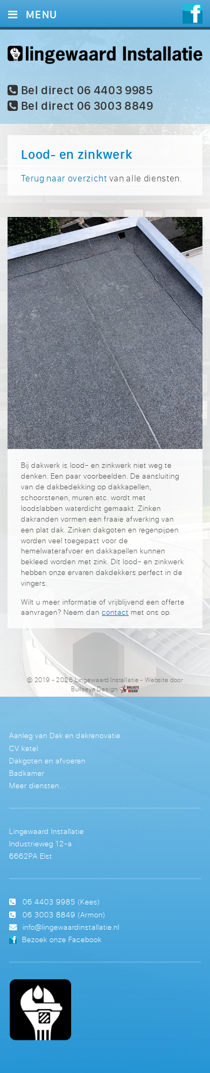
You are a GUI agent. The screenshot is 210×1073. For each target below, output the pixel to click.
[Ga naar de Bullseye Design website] (129, 688)
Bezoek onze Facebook (62, 939)
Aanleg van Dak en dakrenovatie (65, 735)
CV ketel (23, 748)
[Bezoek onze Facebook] (192, 15)
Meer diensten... (37, 785)
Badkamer (27, 773)
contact (115, 612)
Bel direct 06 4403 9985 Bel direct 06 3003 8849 (85, 97)
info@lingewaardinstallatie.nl (71, 927)
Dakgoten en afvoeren (47, 760)
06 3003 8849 (49, 914)
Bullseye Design (94, 688)
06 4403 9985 (49, 901)
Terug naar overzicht (64, 178)
